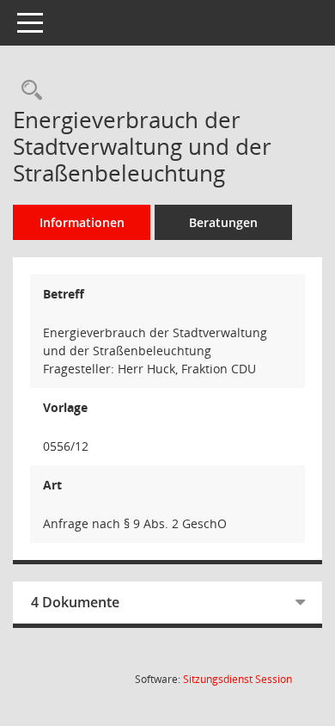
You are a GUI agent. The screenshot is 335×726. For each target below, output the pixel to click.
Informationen (82, 222)
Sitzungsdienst (237, 679)
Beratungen (223, 222)
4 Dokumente (75, 602)
